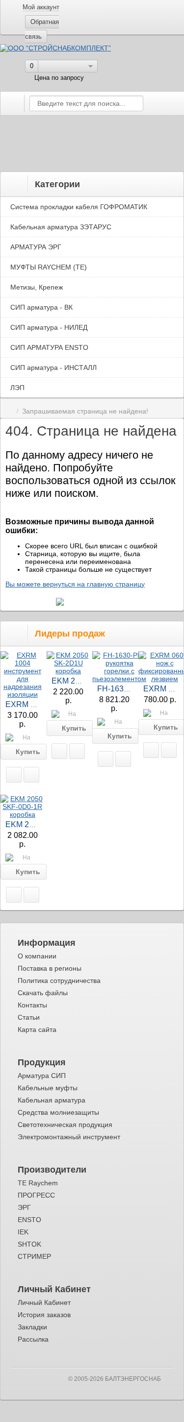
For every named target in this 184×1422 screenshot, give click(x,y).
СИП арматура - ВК (41, 307)
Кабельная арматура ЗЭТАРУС (60, 227)
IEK (23, 1232)
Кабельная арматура (51, 1100)
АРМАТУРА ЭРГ (35, 247)
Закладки (32, 1327)
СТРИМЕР (34, 1256)
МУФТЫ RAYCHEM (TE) (48, 267)
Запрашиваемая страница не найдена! (85, 411)
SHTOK (29, 1244)
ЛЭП (17, 388)
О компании (37, 956)
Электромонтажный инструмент (69, 1137)
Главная (9, 411)
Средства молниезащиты (58, 1112)
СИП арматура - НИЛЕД (48, 327)
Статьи (29, 1017)
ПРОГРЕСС (36, 1195)
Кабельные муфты (48, 1088)
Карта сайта (37, 1029)
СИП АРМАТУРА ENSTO (49, 347)
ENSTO (29, 1220)
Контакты (32, 1005)
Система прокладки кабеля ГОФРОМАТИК (78, 207)
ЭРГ (24, 1207)
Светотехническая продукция (65, 1124)
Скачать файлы (43, 993)
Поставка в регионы (49, 968)
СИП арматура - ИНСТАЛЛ (53, 367)
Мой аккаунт (41, 7)
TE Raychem (38, 1183)
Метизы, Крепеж (36, 287)
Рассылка (33, 1339)
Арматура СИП (42, 1075)
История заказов (44, 1315)
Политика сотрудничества (59, 980)
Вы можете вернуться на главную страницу (75, 584)
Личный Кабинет (44, 1302)
